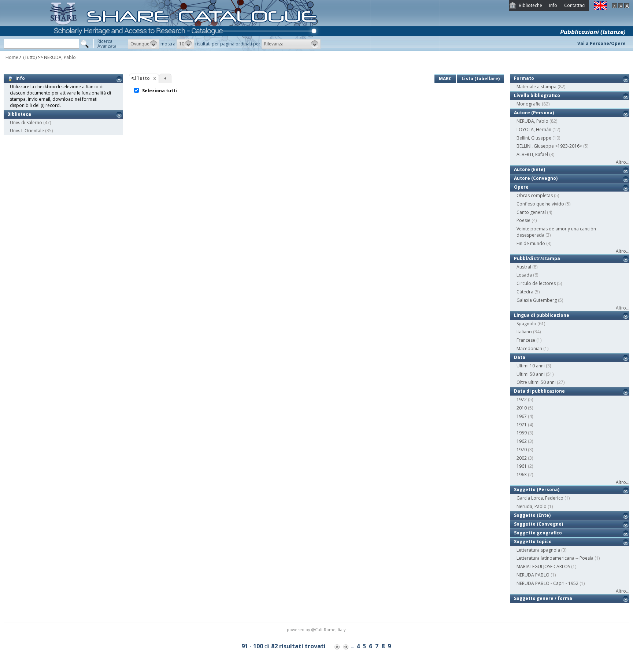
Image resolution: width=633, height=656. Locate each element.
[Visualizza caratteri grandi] (626, 6)
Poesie (523, 220)
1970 (522, 449)
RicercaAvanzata (106, 43)
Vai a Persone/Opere (601, 43)
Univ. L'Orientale (27, 130)
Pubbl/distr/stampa (537, 258)
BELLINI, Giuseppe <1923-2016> (549, 146)
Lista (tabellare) (481, 78)
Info (553, 5)
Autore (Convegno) (536, 178)
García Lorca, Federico (540, 498)
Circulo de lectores (536, 283)
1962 (522, 441)
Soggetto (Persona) (536, 489)
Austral (524, 267)
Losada (524, 275)
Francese (526, 340)
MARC (445, 78)
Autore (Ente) (529, 169)
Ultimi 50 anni (531, 374)
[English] (600, 8)
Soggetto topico (533, 541)
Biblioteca (19, 114)
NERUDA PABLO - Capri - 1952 (547, 583)
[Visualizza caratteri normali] (620, 6)
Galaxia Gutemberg (537, 300)
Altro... (622, 162)
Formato (524, 78)
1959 (522, 433)
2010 (522, 408)
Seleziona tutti (159, 91)
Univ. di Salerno (26, 122)
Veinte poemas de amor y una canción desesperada (556, 232)
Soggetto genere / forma (543, 598)
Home (11, 57)
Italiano (524, 332)
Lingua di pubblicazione (541, 315)
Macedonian (529, 348)
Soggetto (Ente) (532, 515)
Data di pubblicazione (539, 391)
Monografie (529, 104)
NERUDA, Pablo (60, 57)
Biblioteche (530, 5)
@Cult (317, 629)
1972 (522, 399)
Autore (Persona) (534, 113)
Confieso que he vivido (540, 204)
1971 (522, 425)
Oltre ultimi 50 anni (536, 382)
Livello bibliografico (537, 95)
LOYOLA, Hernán (534, 129)
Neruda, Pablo (532, 506)
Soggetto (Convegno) (538, 524)
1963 (522, 474)
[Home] (185, 50)
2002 (522, 458)
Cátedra (525, 292)
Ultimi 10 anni (531, 366)
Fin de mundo (531, 243)
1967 (522, 416)
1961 (522, 466)
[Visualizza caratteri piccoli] (614, 6)
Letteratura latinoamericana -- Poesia (555, 558)
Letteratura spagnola (538, 550)
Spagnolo (526, 323)
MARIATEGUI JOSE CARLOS (543, 566)
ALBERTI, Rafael (532, 154)
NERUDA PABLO (533, 575)
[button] (143, 44)
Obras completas (535, 195)
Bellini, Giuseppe (534, 138)
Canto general (531, 212)
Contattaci (574, 5)
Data (519, 357)
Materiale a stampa (536, 87)
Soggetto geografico (538, 533)
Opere (521, 187)
